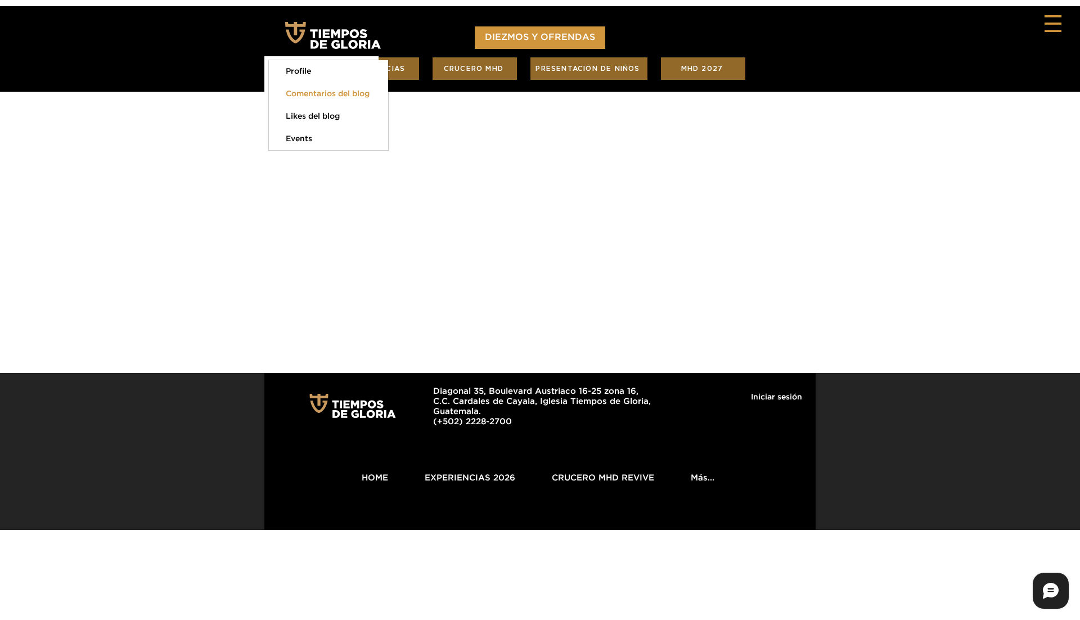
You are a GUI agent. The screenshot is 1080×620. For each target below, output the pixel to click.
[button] (1053, 23)
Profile (298, 71)
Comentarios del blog (328, 94)
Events (299, 139)
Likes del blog (313, 116)
